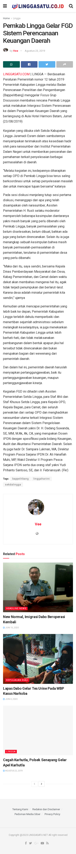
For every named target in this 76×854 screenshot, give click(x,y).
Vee (15, 50)
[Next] (42, 784)
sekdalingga (13, 484)
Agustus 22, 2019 (14, 771)
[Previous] (34, 784)
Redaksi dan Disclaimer (46, 809)
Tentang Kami (20, 809)
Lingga (16, 18)
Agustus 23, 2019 (35, 50)
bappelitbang (20, 478)
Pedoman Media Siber (27, 814)
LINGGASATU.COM (16, 74)
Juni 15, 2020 (12, 628)
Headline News (16, 608)
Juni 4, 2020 (11, 699)
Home (6, 18)
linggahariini (41, 478)
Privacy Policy (52, 814)
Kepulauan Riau (17, 680)
